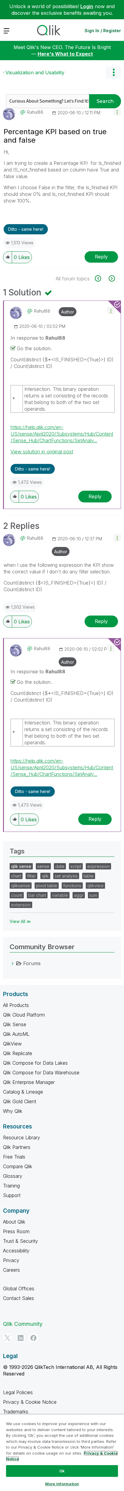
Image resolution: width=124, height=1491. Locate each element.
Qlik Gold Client (19, 1101)
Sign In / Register (103, 30)
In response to (38, 338)
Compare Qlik (17, 1166)
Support (11, 1195)
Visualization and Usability (34, 72)
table (89, 875)
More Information (62, 1483)
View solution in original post (42, 452)
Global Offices (18, 1289)
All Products (16, 1005)
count (16, 895)
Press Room (16, 1231)
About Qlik (14, 1222)
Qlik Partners (16, 1147)
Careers (11, 1270)
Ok (62, 1470)
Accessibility (16, 1251)
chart (16, 875)
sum (93, 895)
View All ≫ (20, 921)
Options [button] (113, 72)
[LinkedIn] (20, 1337)
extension (21, 904)
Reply (101, 257)
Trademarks (15, 1412)
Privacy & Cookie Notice (30, 1402)
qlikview (95, 885)
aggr (78, 895)
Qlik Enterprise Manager (29, 1082)
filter (31, 875)
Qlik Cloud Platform (24, 1015)
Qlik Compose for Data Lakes (35, 1063)
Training (11, 1186)
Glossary (12, 1176)
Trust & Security (20, 1241)
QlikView (12, 1044)
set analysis (66, 875)
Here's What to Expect (65, 54)
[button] (117, 112)
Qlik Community (22, 1324)
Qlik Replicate (17, 1053)
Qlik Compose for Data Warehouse (41, 1073)
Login (86, 6)
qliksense (20, 885)
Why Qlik (12, 1111)
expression (98, 866)
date (59, 866)
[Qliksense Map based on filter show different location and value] (101, 278)
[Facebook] (33, 1337)
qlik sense (21, 866)
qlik (45, 875)
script (75, 866)
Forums (32, 963)
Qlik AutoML (16, 1034)
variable (60, 895)
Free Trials (14, 1157)
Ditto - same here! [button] (25, 229)
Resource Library (21, 1137)
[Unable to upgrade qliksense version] (111, 278)
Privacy (11, 1260)
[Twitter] (7, 1337)
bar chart (37, 895)
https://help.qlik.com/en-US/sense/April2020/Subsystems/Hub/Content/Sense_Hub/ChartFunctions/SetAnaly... (62, 433)
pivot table (46, 885)
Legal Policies (18, 1392)
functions (72, 885)
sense (43, 866)
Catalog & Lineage (23, 1092)
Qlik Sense (14, 1024)
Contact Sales (18, 1298)
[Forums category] (13, 963)
